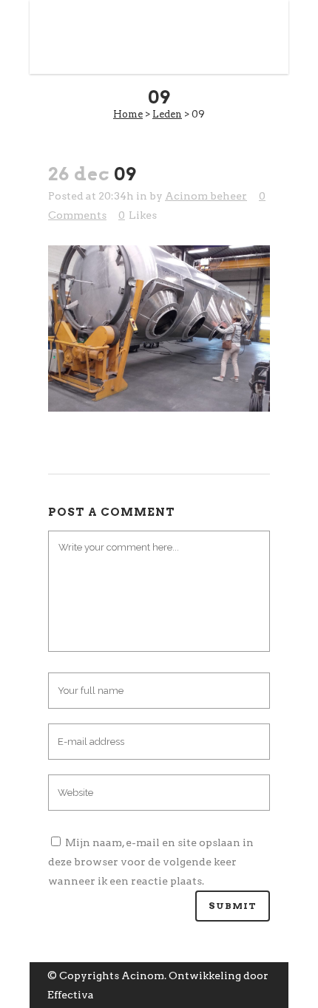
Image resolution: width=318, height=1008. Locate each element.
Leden (167, 114)
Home (128, 114)
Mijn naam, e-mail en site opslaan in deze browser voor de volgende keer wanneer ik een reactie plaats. (151, 862)
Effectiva (70, 995)
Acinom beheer (206, 196)
